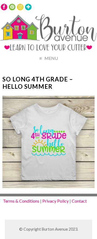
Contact (79, 200)
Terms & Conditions (21, 200)
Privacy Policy (55, 200)
